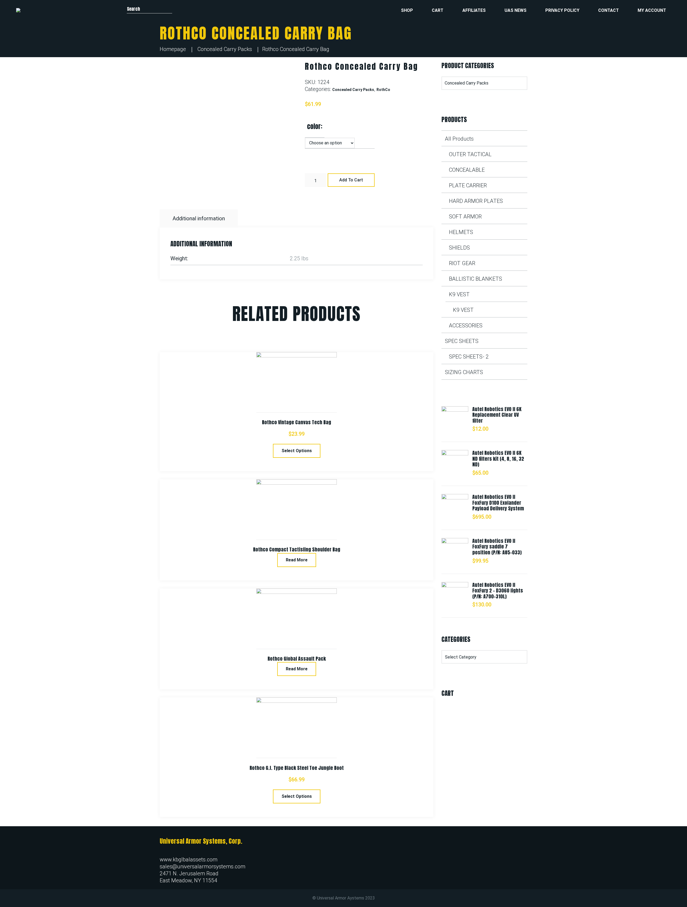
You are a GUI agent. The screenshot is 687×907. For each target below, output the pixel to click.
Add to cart (351, 179)
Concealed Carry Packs (225, 49)
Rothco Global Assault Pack (297, 658)
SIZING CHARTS (464, 372)
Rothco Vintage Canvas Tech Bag (296, 422)
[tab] (199, 218)
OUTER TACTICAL (470, 154)
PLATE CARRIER (468, 185)
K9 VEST (459, 294)
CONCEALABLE (467, 170)
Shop (407, 10)
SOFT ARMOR (465, 216)
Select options (297, 450)
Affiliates (474, 10)
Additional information (199, 218)
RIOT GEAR (462, 263)
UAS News (516, 10)
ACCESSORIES (466, 325)
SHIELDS (459, 247)
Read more (297, 559)
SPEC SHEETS (461, 341)
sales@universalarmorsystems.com (202, 866)
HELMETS (461, 232)
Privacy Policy (562, 10)
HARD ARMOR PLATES (476, 201)
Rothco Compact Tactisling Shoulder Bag (296, 549)
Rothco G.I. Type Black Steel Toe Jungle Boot (297, 767)
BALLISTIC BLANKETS (475, 279)
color (314, 126)
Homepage (173, 49)
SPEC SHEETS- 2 (469, 356)
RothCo (383, 89)
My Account (652, 10)
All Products (459, 139)
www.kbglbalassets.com (188, 859)
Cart (437, 10)
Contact (608, 10)
